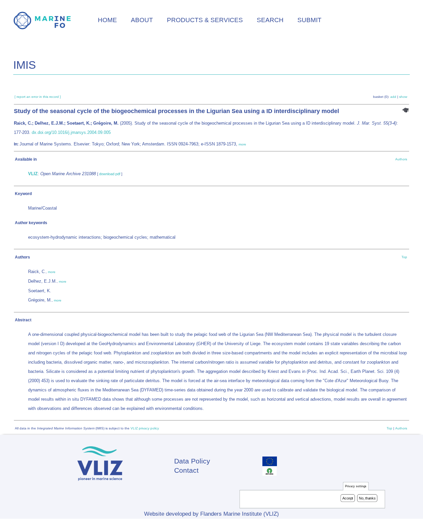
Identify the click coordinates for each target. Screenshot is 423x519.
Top (404, 257)
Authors (401, 159)
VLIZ (33, 173)
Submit (309, 20)
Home (107, 20)
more (242, 144)
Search (270, 20)
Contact (186, 470)
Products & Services (205, 20)
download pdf (109, 174)
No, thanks (367, 498)
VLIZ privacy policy (145, 428)
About (142, 20)
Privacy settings (356, 486)
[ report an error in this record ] (38, 97)
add (393, 97)
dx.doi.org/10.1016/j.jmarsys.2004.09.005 (71, 132)
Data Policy (192, 461)
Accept (347, 498)
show (403, 97)
